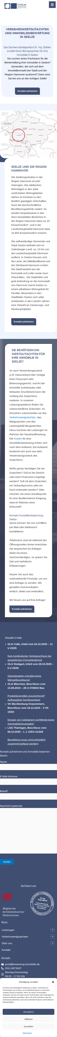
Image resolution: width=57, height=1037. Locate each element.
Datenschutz (27, 1033)
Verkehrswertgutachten (22, 417)
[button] (53, 982)
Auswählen (28, 1026)
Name (3, 761)
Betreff (3, 791)
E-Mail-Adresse (8, 776)
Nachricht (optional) (11, 806)
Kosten (18, 438)
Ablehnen (29, 1019)
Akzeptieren (28, 1012)
